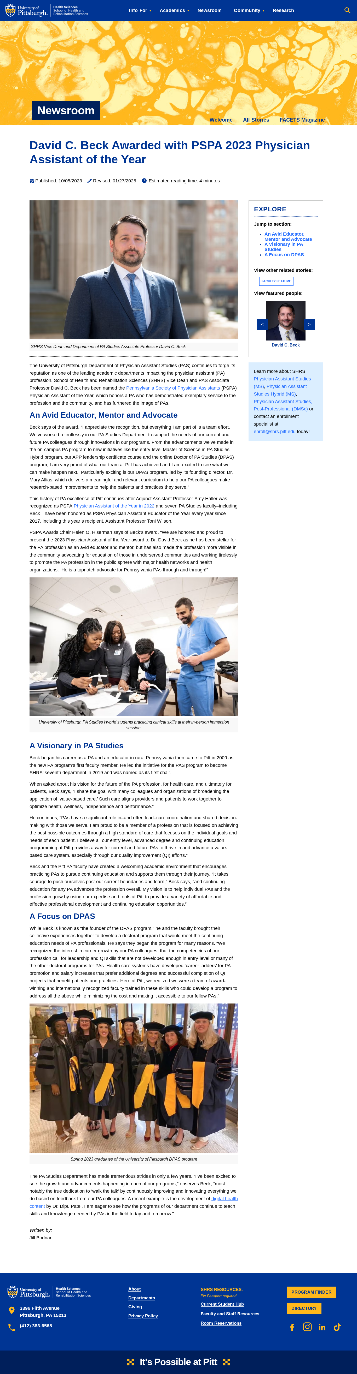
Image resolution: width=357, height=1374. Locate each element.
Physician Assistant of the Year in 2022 (114, 506)
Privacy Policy (143, 1315)
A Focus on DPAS (284, 254)
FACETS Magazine (302, 120)
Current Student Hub (222, 1304)
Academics (172, 10)
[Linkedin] (322, 1327)
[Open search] (347, 10)
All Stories (256, 120)
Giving (135, 1306)
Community (247, 10)
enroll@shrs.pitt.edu (275, 431)
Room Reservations (221, 1323)
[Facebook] (292, 1327)
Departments (141, 1297)
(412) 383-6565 (36, 1325)
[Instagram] (307, 1327)
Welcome (221, 120)
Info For (138, 10)
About (134, 1289)
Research (283, 10)
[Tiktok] (337, 1327)
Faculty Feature (276, 281)
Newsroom (210, 10)
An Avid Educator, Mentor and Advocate (288, 236)
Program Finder (311, 1292)
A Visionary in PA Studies (283, 247)
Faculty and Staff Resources (230, 1313)
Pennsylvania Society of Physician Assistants (173, 388)
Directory (304, 1308)
